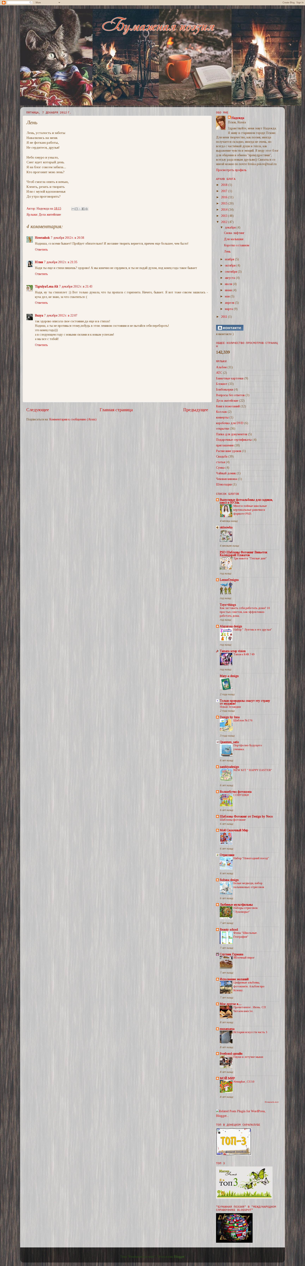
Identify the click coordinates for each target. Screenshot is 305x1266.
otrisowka (226, 527)
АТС (219, 372)
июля (229, 284)
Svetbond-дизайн (231, 1053)
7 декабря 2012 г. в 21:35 (60, 262)
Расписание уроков (228, 451)
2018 (224, 185)
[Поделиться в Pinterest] (86, 209)
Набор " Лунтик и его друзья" (252, 629)
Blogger (179, 1256)
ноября (230, 259)
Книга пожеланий (228, 406)
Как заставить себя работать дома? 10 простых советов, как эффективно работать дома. (245, 611)
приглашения (225, 445)
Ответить (41, 249)
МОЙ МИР (227, 1078)
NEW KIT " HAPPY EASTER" (252, 770)
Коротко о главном (236, 245)
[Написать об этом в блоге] (76, 209)
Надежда (237, 118)
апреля (230, 302)
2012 (224, 222)
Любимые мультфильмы (236, 904)
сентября (231, 271)
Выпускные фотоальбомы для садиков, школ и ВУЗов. (246, 501)
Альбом (221, 367)
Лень (227, 251)
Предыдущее (195, 409)
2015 (224, 203)
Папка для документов (231, 434)
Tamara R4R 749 (244, 654)
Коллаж (221, 412)
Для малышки (233, 239)
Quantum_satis (229, 742)
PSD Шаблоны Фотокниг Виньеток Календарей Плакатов (243, 553)
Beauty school (229, 929)
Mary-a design (229, 676)
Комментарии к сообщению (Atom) (72, 419)
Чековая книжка (226, 479)
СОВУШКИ (241, 795)
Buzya (39, 315)
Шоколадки (224, 484)
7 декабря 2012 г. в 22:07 (60, 315)
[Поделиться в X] (80, 209)
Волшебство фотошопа (236, 791)
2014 (224, 209)
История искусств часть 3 (250, 1032)
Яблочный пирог (244, 957)
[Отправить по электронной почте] (73, 209)
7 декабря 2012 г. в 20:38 (67, 237)
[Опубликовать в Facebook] (83, 209)
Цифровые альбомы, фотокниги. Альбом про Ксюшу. (248, 986)
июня (229, 290)
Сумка (220, 467)
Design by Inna (230, 717)
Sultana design (229, 880)
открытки (222, 428)
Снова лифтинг (234, 233)
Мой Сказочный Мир (234, 830)
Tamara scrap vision (233, 651)
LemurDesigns (229, 580)
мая (228, 296)
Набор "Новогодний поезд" (251, 858)
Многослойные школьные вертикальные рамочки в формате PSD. (250, 509)
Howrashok (42, 237)
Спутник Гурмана (231, 954)
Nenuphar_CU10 (243, 1081)
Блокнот (221, 384)
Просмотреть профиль (231, 170)
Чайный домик (226, 473)
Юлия (39, 262)
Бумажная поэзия (27, 14)
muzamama (227, 1029)
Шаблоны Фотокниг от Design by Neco (246, 816)
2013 (224, 216)
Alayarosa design (231, 626)
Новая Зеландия (230, 706)
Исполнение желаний (234, 979)
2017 (224, 191)
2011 (224, 316)
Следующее (37, 409)
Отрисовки (227, 855)
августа (230, 278)
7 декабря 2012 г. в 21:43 (75, 286)
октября (230, 265)
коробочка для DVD (229, 423)
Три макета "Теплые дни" (250, 558)
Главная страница (116, 409)
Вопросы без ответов (230, 395)
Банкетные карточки (229, 378)
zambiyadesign (229, 767)
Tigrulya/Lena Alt (46, 286)
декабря (231, 227)
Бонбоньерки (224, 389)
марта (229, 309)
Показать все (272, 1102)
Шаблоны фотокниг (233, 819)
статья (220, 462)
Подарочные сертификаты (234, 439)
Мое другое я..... (231, 1004)
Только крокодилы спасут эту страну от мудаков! (245, 702)
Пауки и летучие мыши (248, 1057)
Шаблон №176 (242, 720)
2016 (224, 197)
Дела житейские (50, 214)
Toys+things (228, 604)
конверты (222, 417)
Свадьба (221, 456)
